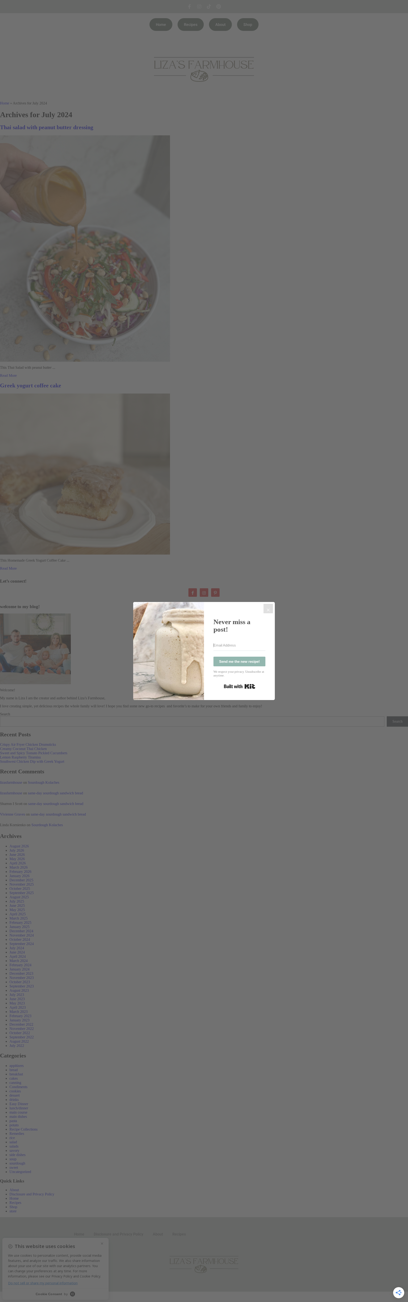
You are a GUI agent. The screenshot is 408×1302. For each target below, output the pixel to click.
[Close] (268, 608)
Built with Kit (239, 686)
